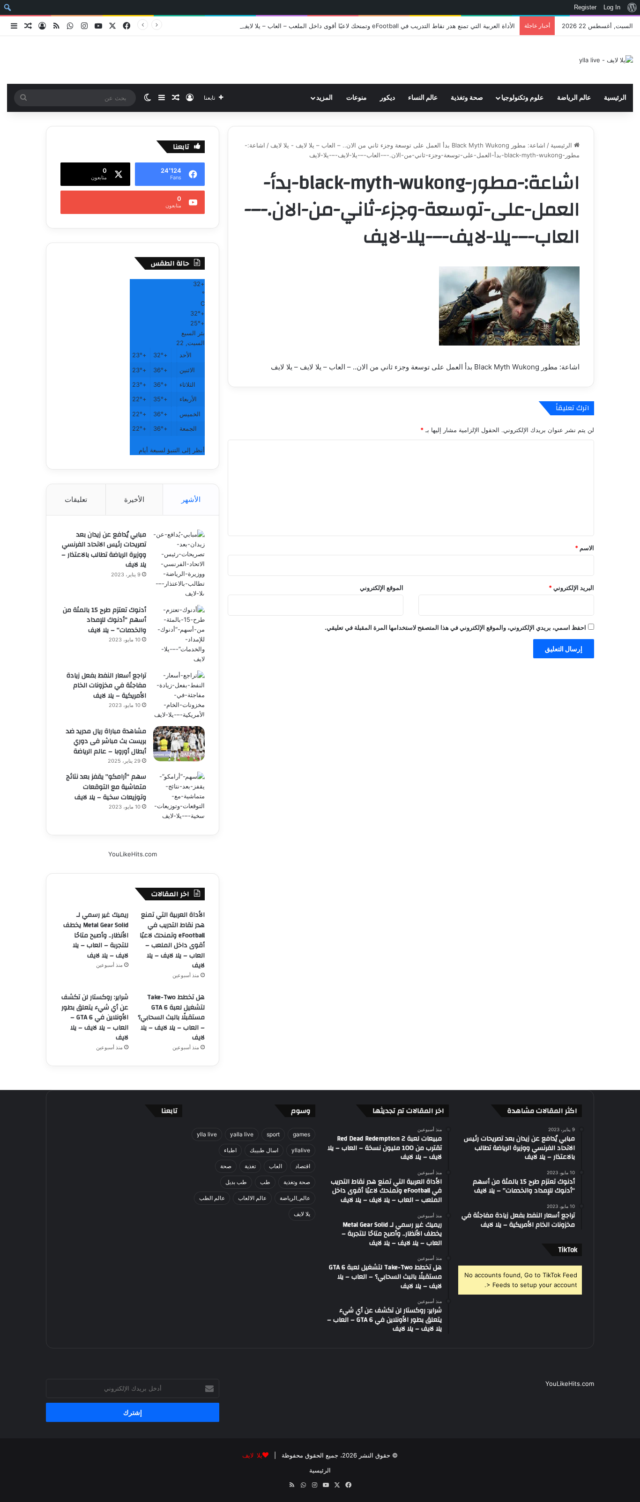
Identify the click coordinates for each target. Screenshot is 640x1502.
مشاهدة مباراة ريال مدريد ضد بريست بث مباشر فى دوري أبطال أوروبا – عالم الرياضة (106, 741)
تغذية (250, 1166)
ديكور (387, 98)
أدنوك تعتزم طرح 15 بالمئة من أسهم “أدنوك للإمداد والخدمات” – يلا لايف (104, 620)
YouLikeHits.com (132, 854)
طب (265, 1181)
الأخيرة (134, 499)
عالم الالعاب (252, 1197)
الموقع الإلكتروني (381, 587)
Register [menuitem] (585, 7)
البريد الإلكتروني (571, 587)
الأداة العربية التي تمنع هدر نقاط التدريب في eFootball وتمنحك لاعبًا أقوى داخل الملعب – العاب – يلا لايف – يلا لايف (365, 25)
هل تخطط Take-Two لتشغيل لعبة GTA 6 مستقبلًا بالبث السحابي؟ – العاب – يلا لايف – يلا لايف (171, 1017)
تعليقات (76, 499)
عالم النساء (423, 98)
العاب (275, 1166)
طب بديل (236, 1181)
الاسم (584, 548)
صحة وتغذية (467, 98)
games (301, 1134)
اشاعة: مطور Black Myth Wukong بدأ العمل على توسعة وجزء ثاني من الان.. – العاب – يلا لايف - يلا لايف (407, 145)
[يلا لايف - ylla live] (606, 60)
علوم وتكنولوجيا (522, 98)
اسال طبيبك (264, 1150)
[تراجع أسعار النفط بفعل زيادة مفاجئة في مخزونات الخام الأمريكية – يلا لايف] (179, 695)
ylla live (207, 1134)
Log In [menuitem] (611, 7)
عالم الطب (212, 1197)
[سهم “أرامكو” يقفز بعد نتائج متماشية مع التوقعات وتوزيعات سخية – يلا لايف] (179, 796)
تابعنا (169, 1110)
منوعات (356, 98)
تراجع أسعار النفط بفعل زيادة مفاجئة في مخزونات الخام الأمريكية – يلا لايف (106, 686)
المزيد (324, 98)
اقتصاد (302, 1166)
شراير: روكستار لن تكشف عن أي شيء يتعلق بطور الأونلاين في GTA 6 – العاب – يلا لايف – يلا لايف (94, 1017)
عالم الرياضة (574, 98)
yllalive (300, 1150)
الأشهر (191, 499)
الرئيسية (615, 98)
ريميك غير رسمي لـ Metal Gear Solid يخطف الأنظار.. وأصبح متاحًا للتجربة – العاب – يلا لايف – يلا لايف (95, 935)
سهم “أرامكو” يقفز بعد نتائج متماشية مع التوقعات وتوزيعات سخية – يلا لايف (106, 787)
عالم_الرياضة (295, 1197)
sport (273, 1134)
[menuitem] (632, 7)
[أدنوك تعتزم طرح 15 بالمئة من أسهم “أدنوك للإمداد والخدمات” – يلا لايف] (179, 634)
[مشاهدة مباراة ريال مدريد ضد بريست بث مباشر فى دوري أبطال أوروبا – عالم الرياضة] (179, 743)
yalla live (241, 1134)
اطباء (230, 1150)
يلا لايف (302, 1213)
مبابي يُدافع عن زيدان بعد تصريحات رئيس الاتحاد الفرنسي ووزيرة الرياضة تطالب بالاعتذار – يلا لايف (103, 550)
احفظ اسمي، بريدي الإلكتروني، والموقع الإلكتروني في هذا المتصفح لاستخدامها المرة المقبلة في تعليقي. (455, 627)
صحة (225, 1166)
